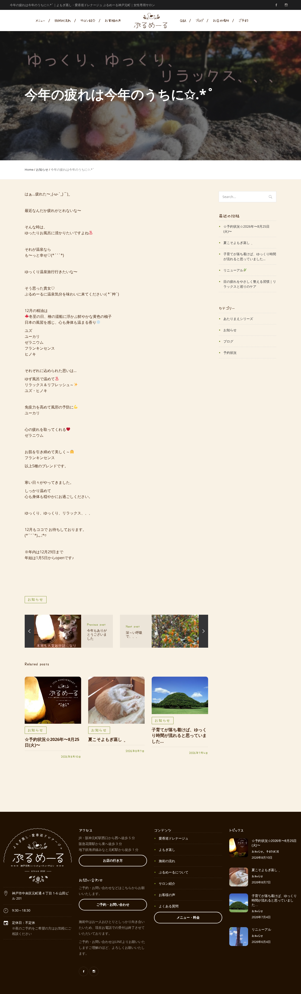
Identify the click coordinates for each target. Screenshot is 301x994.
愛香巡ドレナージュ (173, 838)
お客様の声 (113, 20)
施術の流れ (62, 20)
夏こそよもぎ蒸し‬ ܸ (105, 739)
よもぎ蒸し (167, 849)
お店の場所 (221, 20)
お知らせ (42, 169)
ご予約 (243, 20)
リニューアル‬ (233, 270)
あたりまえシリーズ (238, 318)
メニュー (40, 20)
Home (29, 169)
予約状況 (230, 352)
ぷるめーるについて (173, 872)
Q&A (183, 20)
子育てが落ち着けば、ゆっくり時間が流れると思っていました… (179, 735)
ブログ (199, 20)
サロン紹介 (87, 20)
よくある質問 (168, 906)
